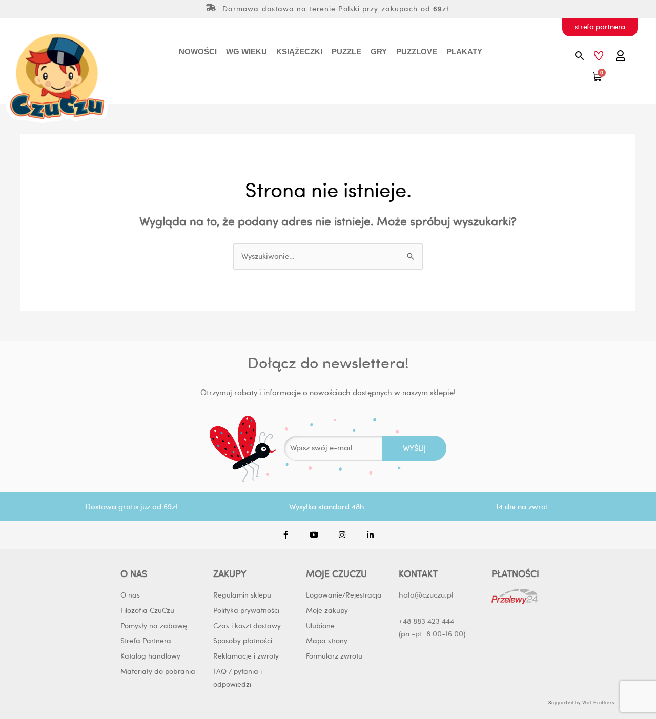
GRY (379, 51)
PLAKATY (464, 51)
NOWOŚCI (198, 51)
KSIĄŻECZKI (299, 51)
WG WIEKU (246, 51)
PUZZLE (346, 51)
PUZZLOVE (416, 51)
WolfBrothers (598, 702)
